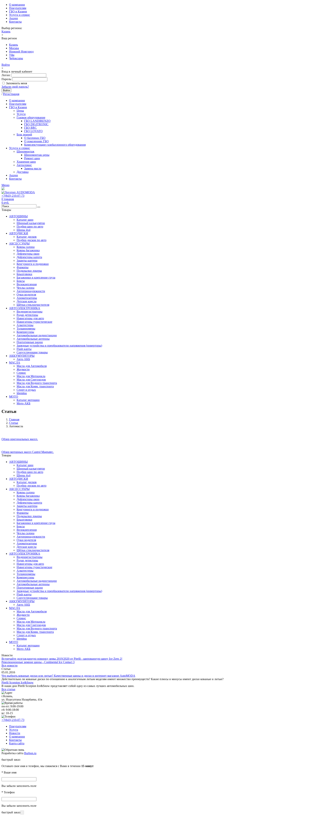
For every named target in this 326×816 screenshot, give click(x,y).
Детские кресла (26, 301)
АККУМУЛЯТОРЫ (22, 355)
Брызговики (24, 274)
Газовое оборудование (31, 117)
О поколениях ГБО (36, 141)
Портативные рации (30, 342)
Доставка (22, 171)
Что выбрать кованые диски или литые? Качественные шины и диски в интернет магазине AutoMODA (68, 675)
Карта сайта (16, 743)
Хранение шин (26, 161)
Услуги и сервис (19, 14)
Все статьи (8, 689)
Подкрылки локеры (29, 270)
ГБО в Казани (18, 11)
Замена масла (32, 168)
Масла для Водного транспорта (37, 383)
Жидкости (23, 369)
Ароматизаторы (27, 298)
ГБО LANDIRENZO (37, 120)
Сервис (21, 372)
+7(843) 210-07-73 (13, 195)
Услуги (21, 114)
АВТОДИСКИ (18, 233)
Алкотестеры (25, 325)
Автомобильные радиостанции (37, 335)
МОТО (13, 396)
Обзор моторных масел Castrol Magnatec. (28, 452)
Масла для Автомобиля (32, 366)
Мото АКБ (23, 403)
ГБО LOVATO (33, 131)
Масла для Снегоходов (31, 379)
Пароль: (7, 79)
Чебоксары (16, 58)
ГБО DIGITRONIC (36, 124)
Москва (14, 48)
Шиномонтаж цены (36, 154)
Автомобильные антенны (33, 338)
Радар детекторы (27, 315)
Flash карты (24, 349)
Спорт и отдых (26, 389)
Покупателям (17, 8)
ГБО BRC (30, 127)
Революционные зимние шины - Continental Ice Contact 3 (38, 662)
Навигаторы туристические (34, 321)
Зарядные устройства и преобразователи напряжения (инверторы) (59, 345)
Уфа (11, 55)
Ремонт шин (32, 158)
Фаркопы (22, 267)
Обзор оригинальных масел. (20, 439)
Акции (13, 18)
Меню (5, 185)
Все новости (10, 665)
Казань (6, 31)
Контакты (15, 21)
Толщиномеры (26, 328)
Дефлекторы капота (29, 257)
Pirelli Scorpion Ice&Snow (18, 682)
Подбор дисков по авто (31, 240)
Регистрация (11, 94)
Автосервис (24, 165)
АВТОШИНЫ (18, 216)
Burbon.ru (30, 753)
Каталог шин (25, 219)
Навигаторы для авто (30, 318)
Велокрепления (27, 284)
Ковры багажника (28, 250)
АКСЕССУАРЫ (19, 243)
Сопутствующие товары (32, 352)
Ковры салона (26, 247)
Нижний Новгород (21, 51)
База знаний (24, 134)
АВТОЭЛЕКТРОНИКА (24, 308)
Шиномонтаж (25, 151)
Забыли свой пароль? (15, 86)
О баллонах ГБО (34, 137)
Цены (20, 110)
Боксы (21, 281)
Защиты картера (27, 260)
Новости (14, 733)
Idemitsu (22, 393)
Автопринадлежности (31, 291)
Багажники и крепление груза (36, 277)
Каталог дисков (27, 236)
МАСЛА (14, 362)
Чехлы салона (25, 287)
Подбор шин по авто (30, 226)
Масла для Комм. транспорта (35, 386)
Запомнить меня (16, 83)
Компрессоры (25, 332)
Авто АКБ (23, 359)
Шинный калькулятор (31, 223)
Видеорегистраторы (29, 311)
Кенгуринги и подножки (33, 264)
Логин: (6, 75)
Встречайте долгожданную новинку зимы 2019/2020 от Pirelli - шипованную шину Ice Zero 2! (62, 658)
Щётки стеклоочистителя (33, 304)
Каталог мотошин (28, 400)
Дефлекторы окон (28, 253)
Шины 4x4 (23, 229)
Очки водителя (26, 294)
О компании (17, 4)
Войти (6, 64)
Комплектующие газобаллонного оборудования (55, 144)
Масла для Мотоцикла (31, 376)
